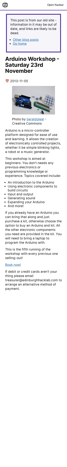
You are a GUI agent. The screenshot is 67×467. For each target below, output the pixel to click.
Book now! (13, 265)
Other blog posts (26, 40)
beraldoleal (35, 119)
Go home (20, 44)
